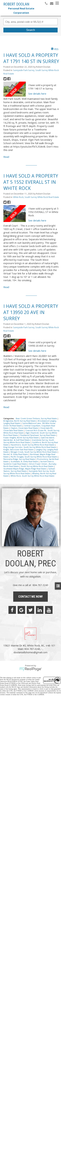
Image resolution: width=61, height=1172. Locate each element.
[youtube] (49, 610)
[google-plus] (21, 610)
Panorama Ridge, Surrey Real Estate (19, 459)
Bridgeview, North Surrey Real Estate (19, 421)
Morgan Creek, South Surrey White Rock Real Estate (34, 452)
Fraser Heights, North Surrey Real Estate (21, 437)
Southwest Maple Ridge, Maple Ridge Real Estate (25, 469)
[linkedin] (39, 610)
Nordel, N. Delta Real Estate (15, 454)
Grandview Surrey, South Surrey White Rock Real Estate (28, 441)
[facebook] (12, 610)
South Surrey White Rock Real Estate (37, 466)
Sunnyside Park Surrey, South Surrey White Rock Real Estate (29, 472)
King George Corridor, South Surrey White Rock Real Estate (30, 447)
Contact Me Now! (30, 596)
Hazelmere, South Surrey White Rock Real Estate (33, 445)
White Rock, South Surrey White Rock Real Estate (36, 197)
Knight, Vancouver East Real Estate (18, 449)
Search (30, 30)
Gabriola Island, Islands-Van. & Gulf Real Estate (29, 438)
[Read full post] (14, 89)
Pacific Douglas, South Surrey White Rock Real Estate (34, 457)
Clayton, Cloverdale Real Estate (25, 428)
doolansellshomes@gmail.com (30, 652)
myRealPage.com (30, 669)
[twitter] (30, 610)
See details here (37, 93)
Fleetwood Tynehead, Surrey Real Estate (38, 435)
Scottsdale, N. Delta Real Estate (25, 461)
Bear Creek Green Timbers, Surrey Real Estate (36, 418)
